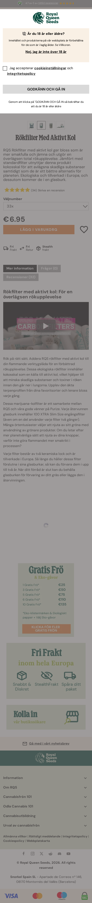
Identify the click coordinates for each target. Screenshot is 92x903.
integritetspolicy (21, 73)
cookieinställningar (50, 68)
